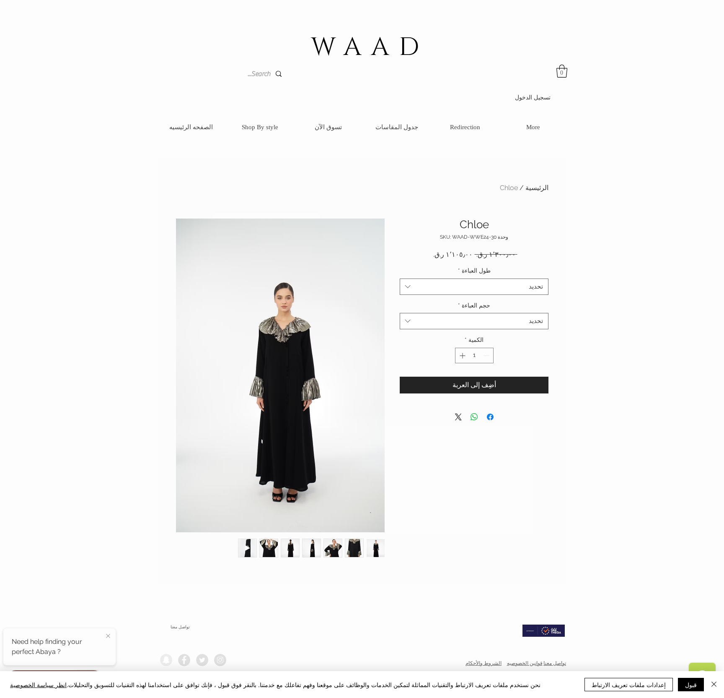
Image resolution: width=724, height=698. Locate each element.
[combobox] (474, 287)
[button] (561, 71)
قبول (691, 684)
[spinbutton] (474, 355)
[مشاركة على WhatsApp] (474, 417)
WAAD (370, 47)
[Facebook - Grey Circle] (184, 660)
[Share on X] (458, 417)
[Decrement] (487, 355)
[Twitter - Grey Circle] (202, 660)
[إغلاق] (714, 684)
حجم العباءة (474, 305)
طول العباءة (474, 270)
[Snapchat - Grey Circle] (166, 660)
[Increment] (461, 355)
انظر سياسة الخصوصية (38, 684)
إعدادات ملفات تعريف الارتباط (629, 684)
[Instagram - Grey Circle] (220, 660)
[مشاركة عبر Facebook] (490, 417)
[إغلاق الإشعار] (108, 636)
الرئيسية (536, 188)
